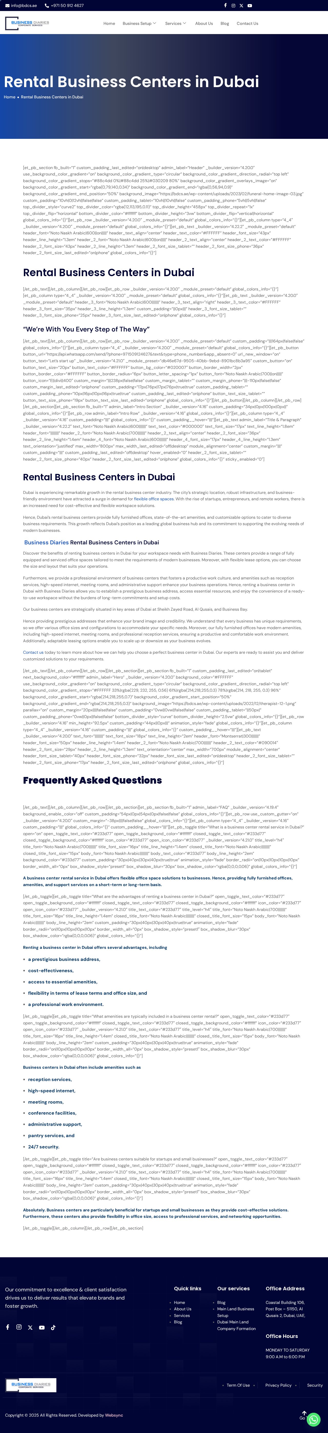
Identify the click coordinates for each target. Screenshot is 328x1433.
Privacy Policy (278, 1385)
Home (109, 23)
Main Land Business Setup (235, 1312)
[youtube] (250, 5)
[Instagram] (233, 5)
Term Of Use (238, 1385)
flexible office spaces (154, 499)
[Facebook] (225, 5)
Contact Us (247, 23)
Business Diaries (47, 542)
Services (173, 23)
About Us (204, 23)
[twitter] (30, 1327)
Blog (225, 23)
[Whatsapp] (314, 1420)
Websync (114, 1415)
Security (315, 1385)
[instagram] (19, 1327)
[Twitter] (241, 5)
